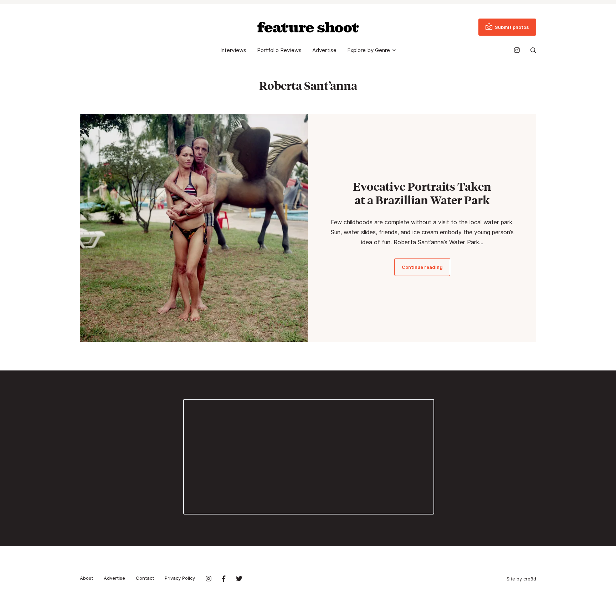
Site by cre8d (521, 579)
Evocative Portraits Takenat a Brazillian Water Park (422, 193)
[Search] (533, 50)
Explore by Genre (368, 50)
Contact (145, 578)
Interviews (233, 50)
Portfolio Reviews (279, 50)
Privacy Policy (180, 578)
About (86, 578)
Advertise (324, 50)
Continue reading (422, 267)
